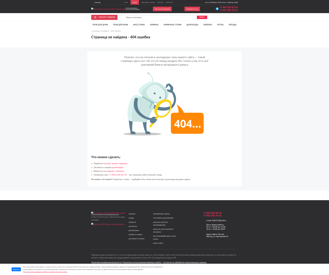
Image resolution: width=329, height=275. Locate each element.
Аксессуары (139, 25)
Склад (131, 218)
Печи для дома (100, 25)
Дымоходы (192, 25)
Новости (132, 222)
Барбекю (207, 25)
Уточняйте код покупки (163, 218)
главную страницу (115, 171)
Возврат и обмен (135, 234)
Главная (132, 214)
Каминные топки (172, 25)
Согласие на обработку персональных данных (185, 262)
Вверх (322, 257)
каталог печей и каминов (115, 163)
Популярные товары (161, 214)
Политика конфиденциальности (106, 262)
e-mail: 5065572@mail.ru (216, 220)
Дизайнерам (134, 230)
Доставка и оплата (136, 239)
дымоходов (117, 167)
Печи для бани (120, 25)
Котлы (220, 25)
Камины (154, 25)
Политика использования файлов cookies (142, 262)
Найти (202, 17)
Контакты (133, 226)
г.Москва (97, 2)
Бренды (232, 25)
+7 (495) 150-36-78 (117, 174)
